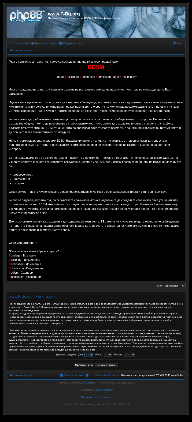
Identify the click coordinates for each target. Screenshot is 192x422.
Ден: (81, 354)
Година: (119, 354)
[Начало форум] (28, 15)
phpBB (90, 382)
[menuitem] (44, 43)
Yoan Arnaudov (104, 389)
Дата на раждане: (66, 354)
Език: (160, 285)
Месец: (99, 354)
